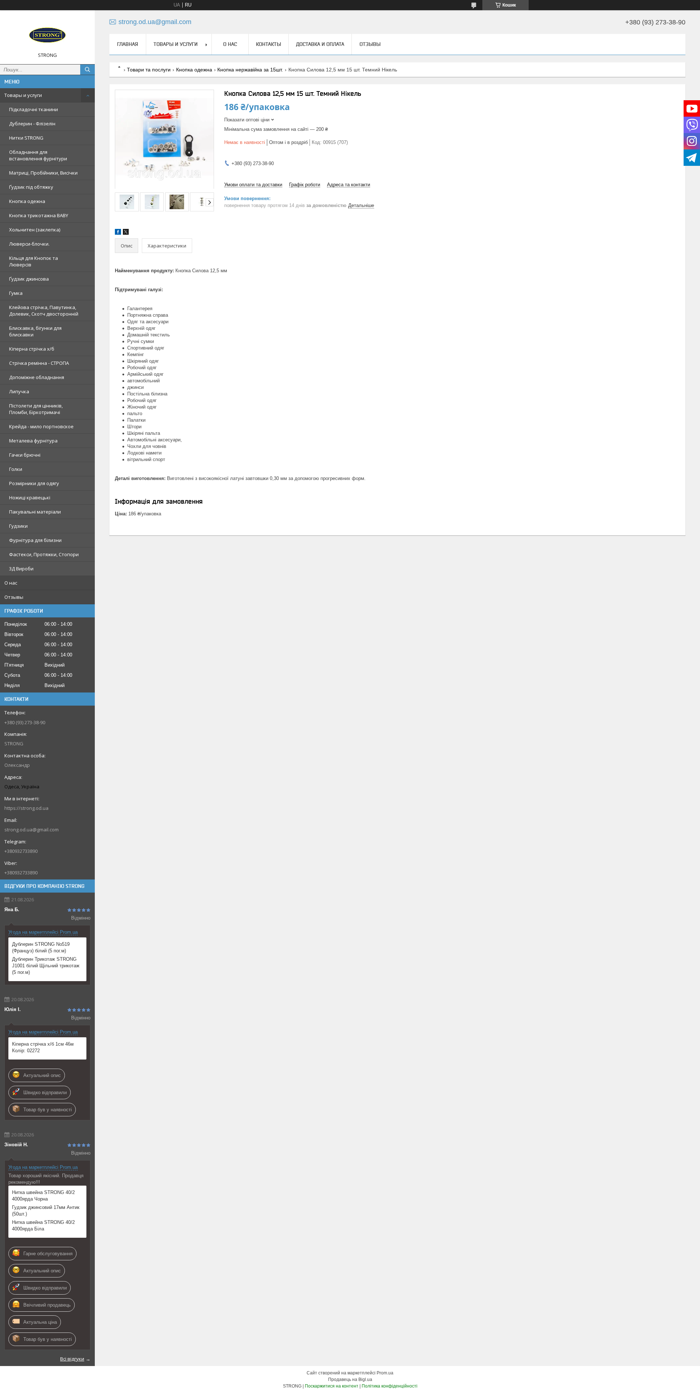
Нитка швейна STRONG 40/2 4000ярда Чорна (43, 1196)
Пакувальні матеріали (35, 511)
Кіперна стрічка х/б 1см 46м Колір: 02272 (43, 1047)
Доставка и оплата (320, 44)
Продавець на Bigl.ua (350, 1379)
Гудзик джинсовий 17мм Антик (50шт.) (45, 1211)
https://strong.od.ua (26, 808)
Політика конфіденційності (389, 1386)
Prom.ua (385, 1373)
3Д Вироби (21, 568)
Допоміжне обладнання (36, 377)
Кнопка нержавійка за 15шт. (250, 70)
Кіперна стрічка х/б (31, 349)
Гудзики (18, 526)
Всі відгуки (72, 1358)
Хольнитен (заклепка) (34, 229)
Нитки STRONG (26, 137)
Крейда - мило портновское (41, 426)
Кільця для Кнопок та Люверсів (33, 261)
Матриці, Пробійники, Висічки (43, 172)
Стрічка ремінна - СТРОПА (39, 363)
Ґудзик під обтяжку (31, 187)
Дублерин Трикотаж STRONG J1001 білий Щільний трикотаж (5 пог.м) (45, 965)
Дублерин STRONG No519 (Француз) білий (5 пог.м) (41, 947)
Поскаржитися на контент (331, 1386)
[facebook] (118, 233)
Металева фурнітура (33, 440)
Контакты (268, 44)
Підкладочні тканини (33, 109)
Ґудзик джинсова (29, 279)
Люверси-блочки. (29, 244)
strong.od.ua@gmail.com (31, 829)
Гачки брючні (24, 455)
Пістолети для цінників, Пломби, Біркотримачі (36, 408)
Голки (15, 469)
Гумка (16, 293)
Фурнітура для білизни (35, 540)
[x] (126, 233)
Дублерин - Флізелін (32, 123)
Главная (127, 44)
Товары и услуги (23, 95)
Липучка (19, 391)
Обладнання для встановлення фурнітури (38, 155)
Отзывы (13, 597)
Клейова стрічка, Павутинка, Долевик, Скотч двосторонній (43, 310)
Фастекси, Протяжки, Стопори (44, 554)
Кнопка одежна (27, 201)
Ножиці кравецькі (29, 497)
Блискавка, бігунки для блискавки (35, 331)
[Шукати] (87, 69)
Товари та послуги (149, 70)
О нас (10, 583)
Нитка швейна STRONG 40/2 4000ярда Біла (43, 1226)
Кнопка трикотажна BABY (38, 215)
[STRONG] (47, 34)
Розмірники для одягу (34, 483)
